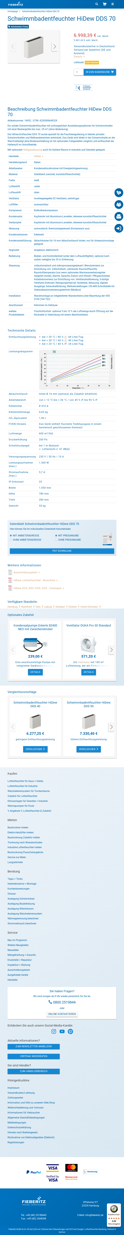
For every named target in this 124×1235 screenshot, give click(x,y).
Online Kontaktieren (62, 1014)
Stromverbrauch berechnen (22, 923)
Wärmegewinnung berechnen (23, 918)
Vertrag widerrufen (33, 1056)
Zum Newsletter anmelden (34, 1046)
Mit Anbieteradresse (26, 535)
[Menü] (119, 1205)
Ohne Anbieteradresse (27, 539)
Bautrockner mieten (18, 827)
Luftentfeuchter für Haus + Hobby (25, 781)
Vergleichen (34, 749)
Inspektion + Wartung (19, 964)
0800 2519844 (64, 1002)
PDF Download (62, 550)
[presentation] (13, 46)
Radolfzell (27, 606)
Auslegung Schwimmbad (21, 898)
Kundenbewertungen (18, 888)
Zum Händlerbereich (33, 1071)
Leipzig (48, 606)
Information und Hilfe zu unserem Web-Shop (31, 1102)
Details (78, 56)
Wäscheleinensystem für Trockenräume (29, 791)
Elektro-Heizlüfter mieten (21, 832)
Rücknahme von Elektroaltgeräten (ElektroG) (31, 1137)
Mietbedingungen (17, 1122)
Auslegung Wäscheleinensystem (25, 913)
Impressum (14, 1087)
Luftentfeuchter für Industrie (23, 786)
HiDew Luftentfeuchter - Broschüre (35, 580)
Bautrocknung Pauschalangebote (25, 852)
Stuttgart (60, 606)
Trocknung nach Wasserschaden (25, 842)
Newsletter (13, 950)
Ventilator (84, 662)
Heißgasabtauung (32, 149)
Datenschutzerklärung (19, 1127)
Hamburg (13, 606)
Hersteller (13, 979)
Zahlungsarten (15, 1097)
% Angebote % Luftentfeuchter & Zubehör (29, 810)
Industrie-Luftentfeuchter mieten (25, 847)
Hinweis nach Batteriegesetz (23, 1132)
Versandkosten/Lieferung (21, 1092)
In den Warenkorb (98, 72)
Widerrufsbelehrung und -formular (26, 1107)
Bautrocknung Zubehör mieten (24, 837)
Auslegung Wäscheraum (21, 908)
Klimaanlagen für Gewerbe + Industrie (28, 801)
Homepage (13, 11)
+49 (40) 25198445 (36, 1215)
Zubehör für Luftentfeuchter (22, 796)
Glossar (12, 893)
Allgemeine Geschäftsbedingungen (26, 1117)
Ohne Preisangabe (69, 539)
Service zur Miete (17, 857)
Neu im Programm (17, 940)
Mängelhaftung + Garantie (22, 955)
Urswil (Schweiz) (89, 606)
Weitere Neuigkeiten (18, 945)
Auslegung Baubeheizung (21, 903)
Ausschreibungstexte (19, 969)
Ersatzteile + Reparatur (20, 959)
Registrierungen (16, 1142)
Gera (38, 606)
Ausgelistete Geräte (18, 974)
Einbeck (73, 606)
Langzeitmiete (15, 862)
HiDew (38, 156)
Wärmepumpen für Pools (21, 805)
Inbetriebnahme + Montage (22, 883)
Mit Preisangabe (68, 535)
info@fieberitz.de (94, 1215)
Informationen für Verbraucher (24, 1112)
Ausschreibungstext (26, 572)
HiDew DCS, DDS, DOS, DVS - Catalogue (38, 588)
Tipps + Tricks (15, 878)
